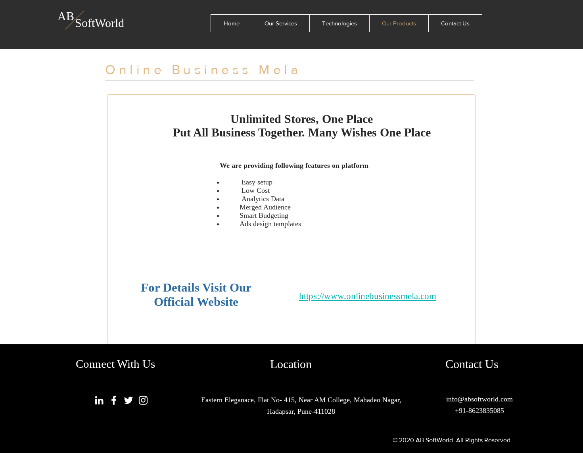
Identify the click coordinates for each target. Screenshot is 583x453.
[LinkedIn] (99, 400)
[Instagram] (143, 400)
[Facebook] (114, 400)
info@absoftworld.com (479, 399)
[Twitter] (128, 400)
